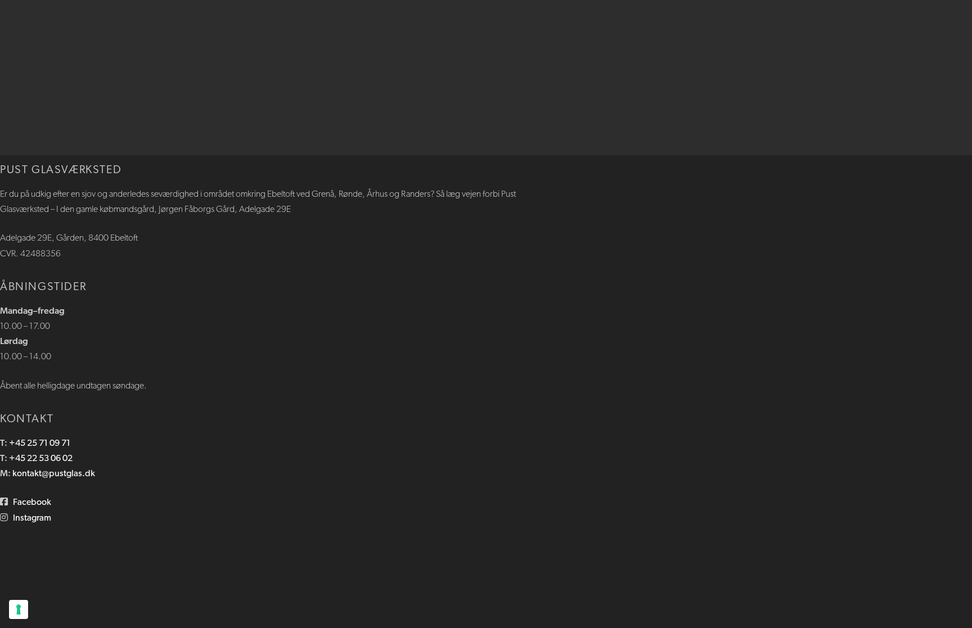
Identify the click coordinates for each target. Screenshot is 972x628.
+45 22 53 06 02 (41, 458)
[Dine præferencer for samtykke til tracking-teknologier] (18, 609)
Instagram (32, 518)
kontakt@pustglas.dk (53, 473)
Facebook (32, 502)
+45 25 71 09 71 (39, 443)
